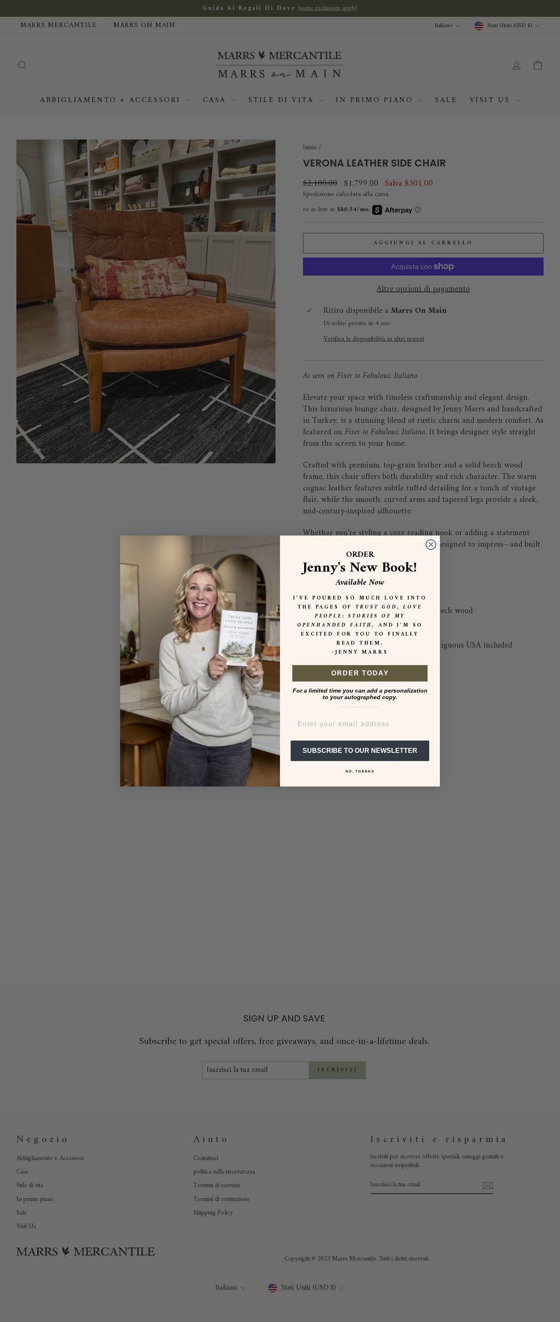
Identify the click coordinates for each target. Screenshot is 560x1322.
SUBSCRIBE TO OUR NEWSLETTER (360, 750)
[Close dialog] (431, 544)
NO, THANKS (360, 771)
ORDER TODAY (360, 673)
